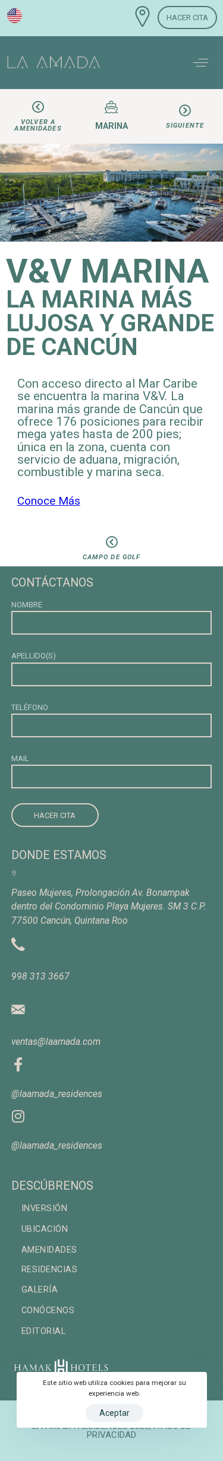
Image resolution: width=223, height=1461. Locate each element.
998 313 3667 (40, 976)
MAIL (20, 758)
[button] (200, 62)
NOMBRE (26, 604)
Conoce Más (48, 501)
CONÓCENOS (48, 1310)
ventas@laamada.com (55, 1041)
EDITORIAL (43, 1331)
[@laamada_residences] (18, 1061)
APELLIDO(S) (33, 655)
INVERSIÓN (44, 1208)
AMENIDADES (49, 1250)
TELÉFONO (29, 707)
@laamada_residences (56, 1093)
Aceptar (114, 1413)
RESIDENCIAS (49, 1269)
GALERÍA (39, 1290)
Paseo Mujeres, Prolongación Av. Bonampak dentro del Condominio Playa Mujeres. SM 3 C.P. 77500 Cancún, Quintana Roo (108, 906)
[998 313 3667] (18, 939)
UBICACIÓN (44, 1229)
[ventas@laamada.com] (18, 1002)
